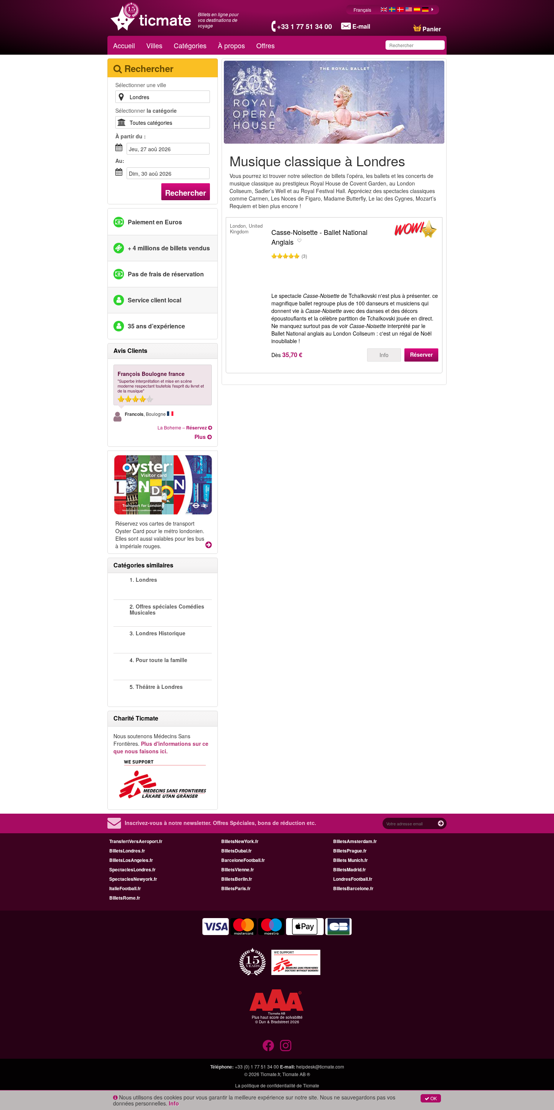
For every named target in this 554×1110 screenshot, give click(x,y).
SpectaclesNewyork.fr (133, 878)
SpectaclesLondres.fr (132, 869)
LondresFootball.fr (352, 878)
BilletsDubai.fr (236, 850)
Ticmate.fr (270, 1074)
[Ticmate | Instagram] (285, 1045)
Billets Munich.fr (350, 860)
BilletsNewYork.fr (240, 841)
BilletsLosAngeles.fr (131, 860)
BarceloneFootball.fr (243, 860)
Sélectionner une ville (140, 85)
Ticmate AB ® (296, 1074)
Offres (265, 45)
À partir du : (130, 136)
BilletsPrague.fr (350, 850)
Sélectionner (146, 110)
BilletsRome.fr (124, 897)
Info (384, 355)
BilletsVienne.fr (237, 869)
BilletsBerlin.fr (236, 878)
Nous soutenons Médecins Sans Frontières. (160, 743)
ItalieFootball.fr (125, 888)
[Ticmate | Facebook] (268, 1045)
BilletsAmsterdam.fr (355, 841)
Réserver (421, 354)
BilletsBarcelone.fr (353, 888)
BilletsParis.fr (236, 888)
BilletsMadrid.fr (349, 869)
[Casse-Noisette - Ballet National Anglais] (415, 230)
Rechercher (185, 192)
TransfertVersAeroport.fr (135, 841)
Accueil (124, 45)
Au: (119, 160)
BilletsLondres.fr (127, 850)
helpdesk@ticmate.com (320, 1066)
